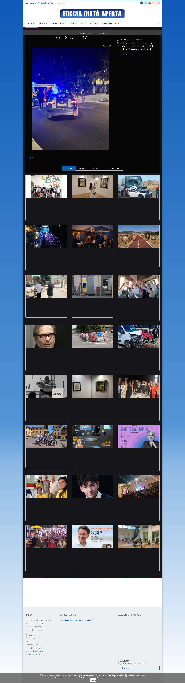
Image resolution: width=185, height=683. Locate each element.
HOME (33, 23)
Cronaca (138, 39)
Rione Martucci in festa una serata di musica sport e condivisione (46, 554)
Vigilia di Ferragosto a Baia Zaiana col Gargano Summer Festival (46, 254)
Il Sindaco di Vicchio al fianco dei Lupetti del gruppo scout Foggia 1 (46, 453)
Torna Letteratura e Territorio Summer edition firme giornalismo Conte (92, 554)
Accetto (93, 680)
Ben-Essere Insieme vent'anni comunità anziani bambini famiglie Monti (138, 304)
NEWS (42, 23)
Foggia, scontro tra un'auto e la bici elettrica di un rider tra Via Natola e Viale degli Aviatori (136, 46)
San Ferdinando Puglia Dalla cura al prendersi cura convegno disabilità (138, 554)
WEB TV (74, 23)
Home (82, 33)
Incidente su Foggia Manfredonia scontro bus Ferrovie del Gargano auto (139, 204)
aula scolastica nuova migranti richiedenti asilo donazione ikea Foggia (46, 504)
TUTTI (69, 168)
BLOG (84, 23)
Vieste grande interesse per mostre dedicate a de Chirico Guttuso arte (92, 404)
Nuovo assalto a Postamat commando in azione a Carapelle (92, 302)
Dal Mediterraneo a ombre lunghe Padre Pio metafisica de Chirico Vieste (92, 204)
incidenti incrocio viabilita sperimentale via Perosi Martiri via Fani (92, 354)
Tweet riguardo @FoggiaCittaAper (76, 620)
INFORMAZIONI (109, 23)
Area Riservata (34, 654)
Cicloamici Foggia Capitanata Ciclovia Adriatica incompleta (138, 252)
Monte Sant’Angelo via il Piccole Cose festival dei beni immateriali (92, 252)
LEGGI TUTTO (127, 54)
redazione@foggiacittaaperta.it (42, 3)
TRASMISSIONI (58, 23)
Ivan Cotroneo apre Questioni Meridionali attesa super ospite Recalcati (46, 354)
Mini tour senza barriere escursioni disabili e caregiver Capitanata (46, 204)
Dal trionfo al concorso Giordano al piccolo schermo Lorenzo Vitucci (92, 504)
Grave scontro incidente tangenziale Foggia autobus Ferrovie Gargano (138, 354)
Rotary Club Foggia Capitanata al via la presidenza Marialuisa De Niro (138, 404)
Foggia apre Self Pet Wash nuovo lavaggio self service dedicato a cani (92, 454)
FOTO (92, 33)
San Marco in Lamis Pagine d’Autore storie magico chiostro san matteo (138, 504)
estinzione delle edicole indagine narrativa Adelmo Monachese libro (46, 404)
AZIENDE (94, 23)
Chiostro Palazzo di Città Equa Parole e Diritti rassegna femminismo (139, 454)
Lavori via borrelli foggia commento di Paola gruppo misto (46, 302)
